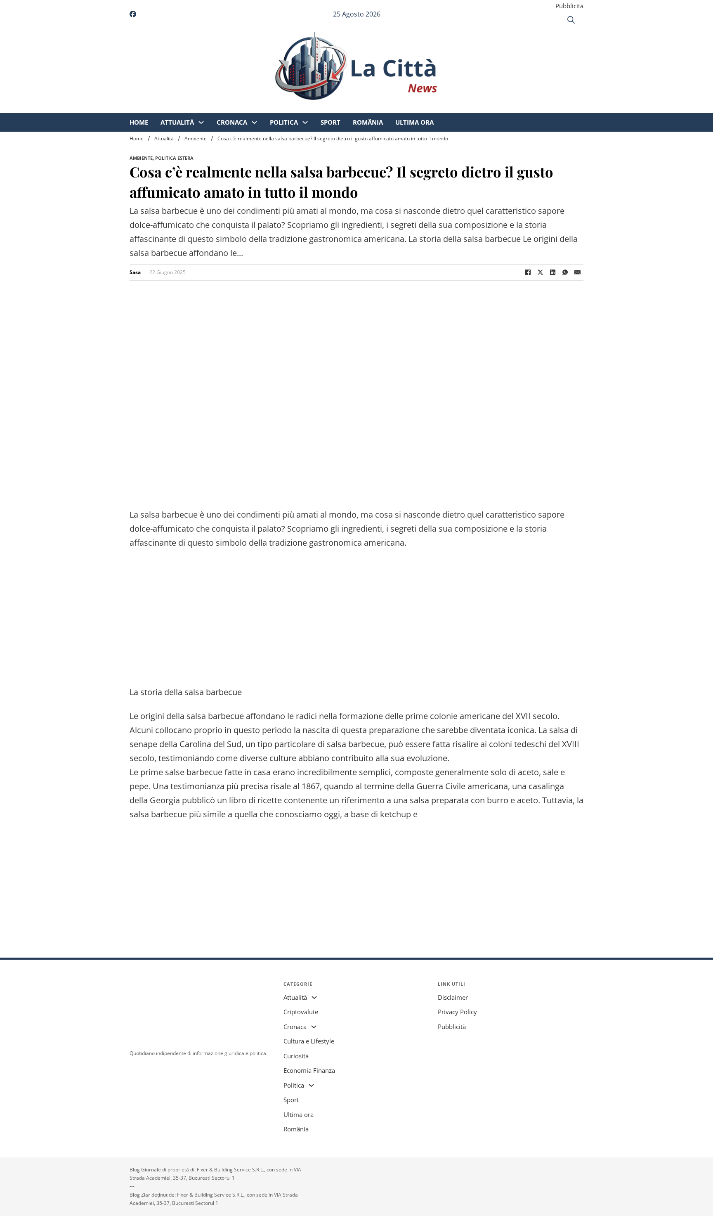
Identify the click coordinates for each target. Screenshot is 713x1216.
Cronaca (301, 107)
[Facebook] (528, 272)
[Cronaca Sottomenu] (323, 107)
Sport (399, 107)
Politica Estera (174, 158)
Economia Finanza (309, 1070)
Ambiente (195, 138)
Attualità (246, 107)
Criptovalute (300, 1012)
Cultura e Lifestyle (308, 1041)
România (437, 107)
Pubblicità (569, 6)
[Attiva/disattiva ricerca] (571, 20)
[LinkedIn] (552, 272)
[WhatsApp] (565, 272)
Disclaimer (453, 997)
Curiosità (296, 1056)
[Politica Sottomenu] (374, 107)
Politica (353, 107)
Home (207, 107)
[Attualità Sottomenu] (270, 107)
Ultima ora (483, 107)
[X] (540, 272)
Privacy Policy (457, 1012)
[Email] (577, 272)
